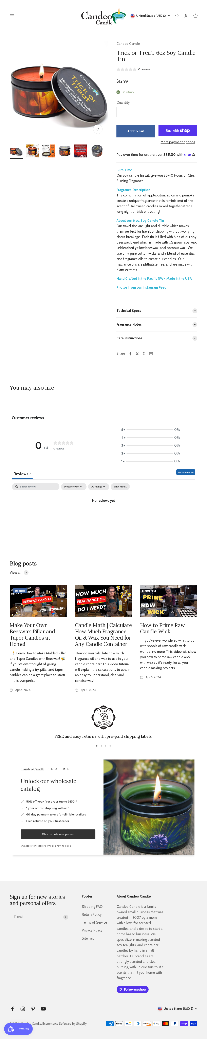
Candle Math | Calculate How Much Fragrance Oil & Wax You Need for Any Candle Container (103, 635)
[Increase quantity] (139, 112)
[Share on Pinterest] (144, 353)
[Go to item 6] (97, 152)
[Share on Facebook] (130, 353)
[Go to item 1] (16, 152)
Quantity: (123, 102)
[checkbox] (120, 486)
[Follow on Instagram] (22, 1009)
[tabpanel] (103, 514)
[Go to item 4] (64, 152)
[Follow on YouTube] (43, 1009)
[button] (150, 429)
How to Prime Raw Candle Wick (162, 628)
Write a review (186, 472)
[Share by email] (151, 353)
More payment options (178, 142)
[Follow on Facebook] (12, 1009)
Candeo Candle (128, 44)
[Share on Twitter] (137, 353)
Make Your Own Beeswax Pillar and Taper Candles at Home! (32, 635)
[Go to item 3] (48, 152)
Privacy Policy (92, 930)
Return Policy (92, 914)
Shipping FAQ (92, 907)
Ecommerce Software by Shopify (64, 1023)
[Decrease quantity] (122, 112)
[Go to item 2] (32, 152)
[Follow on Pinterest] (33, 1009)
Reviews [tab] (22, 473)
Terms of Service (94, 922)
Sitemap (88, 938)
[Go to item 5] (80, 152)
